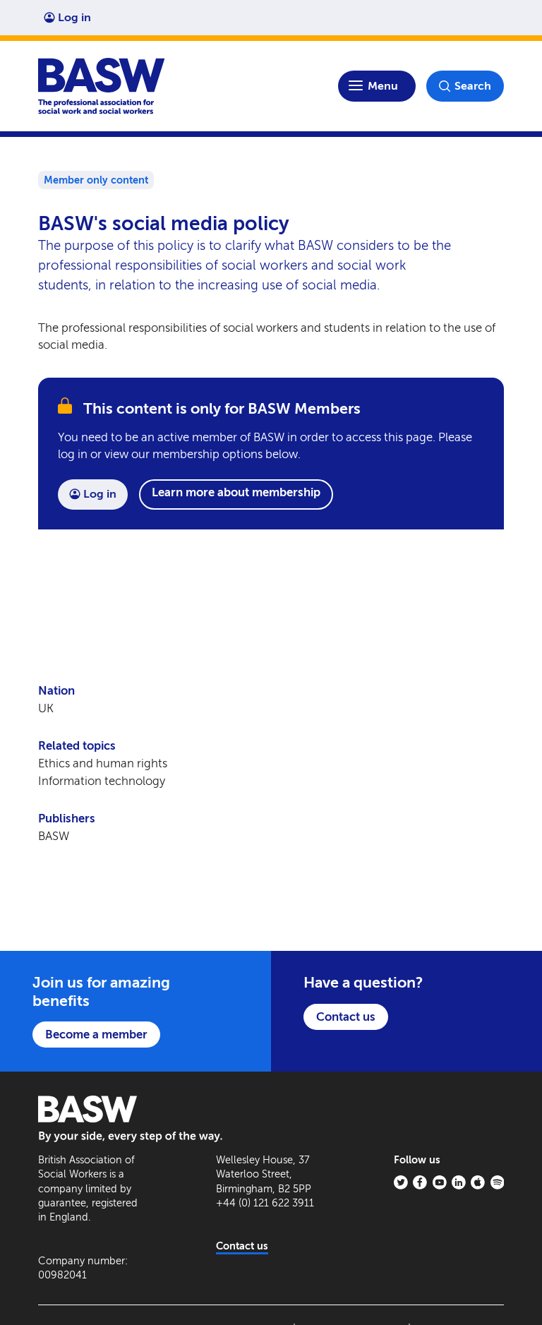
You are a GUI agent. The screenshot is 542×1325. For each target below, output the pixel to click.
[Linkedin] (459, 1182)
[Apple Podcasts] (478, 1182)
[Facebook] (420, 1182)
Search (472, 85)
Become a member (96, 1034)
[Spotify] (497, 1182)
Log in (74, 17)
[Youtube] (440, 1182)
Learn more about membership (236, 492)
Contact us (345, 1016)
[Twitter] (401, 1182)
